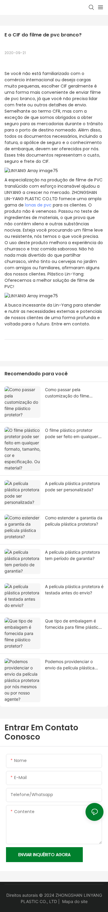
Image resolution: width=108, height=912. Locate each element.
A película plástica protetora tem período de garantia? (72, 555)
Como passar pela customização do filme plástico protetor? (67, 393)
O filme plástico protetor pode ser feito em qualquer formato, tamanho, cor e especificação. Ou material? (72, 434)
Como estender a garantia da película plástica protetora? (73, 521)
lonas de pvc (38, 205)
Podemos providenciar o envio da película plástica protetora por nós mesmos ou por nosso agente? (74, 665)
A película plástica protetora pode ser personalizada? (72, 486)
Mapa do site (75, 901)
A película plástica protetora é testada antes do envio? (74, 589)
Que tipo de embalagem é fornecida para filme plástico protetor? (73, 624)
